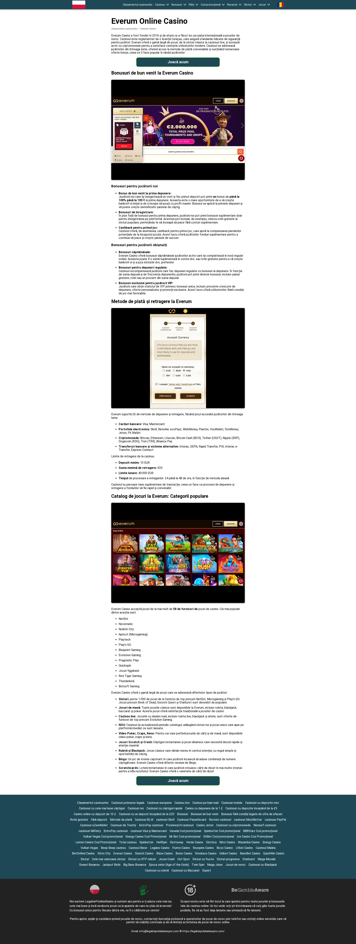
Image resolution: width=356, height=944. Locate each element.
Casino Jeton (204, 825)
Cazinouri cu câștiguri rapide (164, 808)
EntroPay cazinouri (116, 831)
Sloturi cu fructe (203, 859)
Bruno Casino (184, 853)
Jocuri (262, 4)
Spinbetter (146, 842)
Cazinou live (182, 803)
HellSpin (161, 842)
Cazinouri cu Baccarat (186, 870)
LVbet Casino (244, 848)
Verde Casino (194, 842)
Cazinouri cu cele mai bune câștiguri (102, 808)
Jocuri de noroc (235, 864)
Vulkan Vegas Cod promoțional (103, 836)
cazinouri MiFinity (90, 831)
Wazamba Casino (249, 842)
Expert (206, 870)
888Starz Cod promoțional (260, 831)
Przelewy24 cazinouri (180, 825)
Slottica (211, 842)
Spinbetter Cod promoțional (222, 831)
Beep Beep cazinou (113, 848)
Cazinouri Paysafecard (191, 819)
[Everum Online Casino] (78, 5)
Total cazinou (128, 842)
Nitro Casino (227, 842)
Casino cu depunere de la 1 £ (204, 808)
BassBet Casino (250, 853)
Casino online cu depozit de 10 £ (95, 814)
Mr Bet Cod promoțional (184, 836)
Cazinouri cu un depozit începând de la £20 (146, 814)
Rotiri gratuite (79, 819)
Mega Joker (215, 864)
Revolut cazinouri (220, 819)
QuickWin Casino (273, 853)
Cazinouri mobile (231, 803)
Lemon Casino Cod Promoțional (95, 842)
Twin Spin (198, 864)
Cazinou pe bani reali (205, 803)
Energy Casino (272, 842)
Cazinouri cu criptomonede (233, 825)
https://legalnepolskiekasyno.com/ (203, 931)
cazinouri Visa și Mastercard (149, 831)
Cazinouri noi (136, 808)
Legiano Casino (159, 848)
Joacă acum (178, 62)
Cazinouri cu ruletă (157, 870)
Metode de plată (121, 819)
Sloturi (248, 4)
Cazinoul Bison (138, 848)
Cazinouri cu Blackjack (262, 864)
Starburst (249, 859)
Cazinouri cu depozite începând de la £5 (251, 808)
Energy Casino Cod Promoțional (146, 836)
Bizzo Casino (225, 848)
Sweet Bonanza (89, 864)
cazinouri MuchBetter (248, 819)
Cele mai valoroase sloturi (108, 859)
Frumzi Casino (181, 848)
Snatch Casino (144, 853)
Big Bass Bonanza (134, 864)
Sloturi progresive (228, 859)
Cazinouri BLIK (144, 819)
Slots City (104, 853)
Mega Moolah (267, 859)
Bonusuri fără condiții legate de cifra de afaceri (251, 814)
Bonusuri (177, 4)
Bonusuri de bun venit (204, 814)
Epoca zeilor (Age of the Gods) (169, 864)
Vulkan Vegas (89, 848)
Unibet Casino (228, 853)
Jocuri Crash (167, 859)
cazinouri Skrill (165, 819)
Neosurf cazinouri (264, 825)
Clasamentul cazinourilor (138, 4)
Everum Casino (122, 853)
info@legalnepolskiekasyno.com (159, 931)
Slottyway (176, 842)
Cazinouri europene (159, 803)
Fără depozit (99, 819)
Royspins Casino (203, 848)
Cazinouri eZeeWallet (94, 825)
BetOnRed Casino (83, 853)
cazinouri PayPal (275, 819)
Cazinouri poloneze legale (127, 803)
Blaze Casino (164, 853)
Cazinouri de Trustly (123, 825)
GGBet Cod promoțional (218, 836)
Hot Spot (183, 859)
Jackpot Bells (111, 864)
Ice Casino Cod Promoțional (255, 836)
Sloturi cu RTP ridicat (142, 859)
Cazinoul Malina (266, 848)
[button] (162, 4)
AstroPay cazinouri (151, 825)
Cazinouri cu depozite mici (262, 803)
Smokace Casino (206, 853)
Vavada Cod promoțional (185, 831)
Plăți (191, 4)
